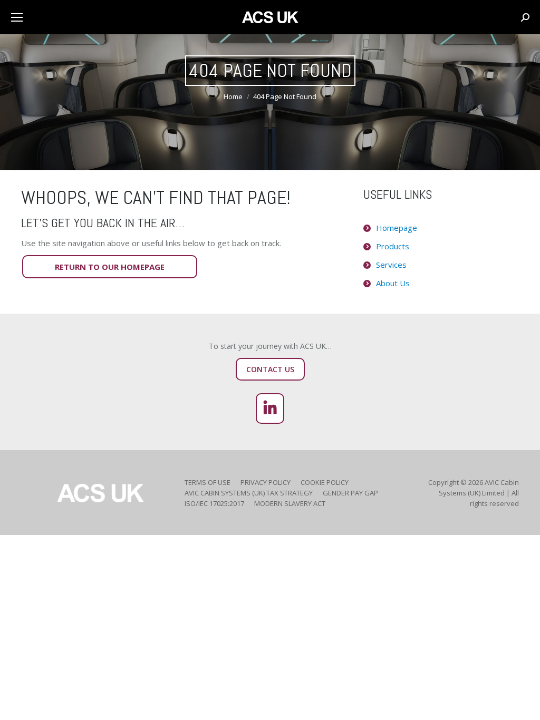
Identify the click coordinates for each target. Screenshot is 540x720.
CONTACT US (270, 369)
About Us (393, 283)
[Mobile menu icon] (17, 17)
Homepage (396, 227)
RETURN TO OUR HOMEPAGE (110, 266)
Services (391, 264)
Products (392, 246)
